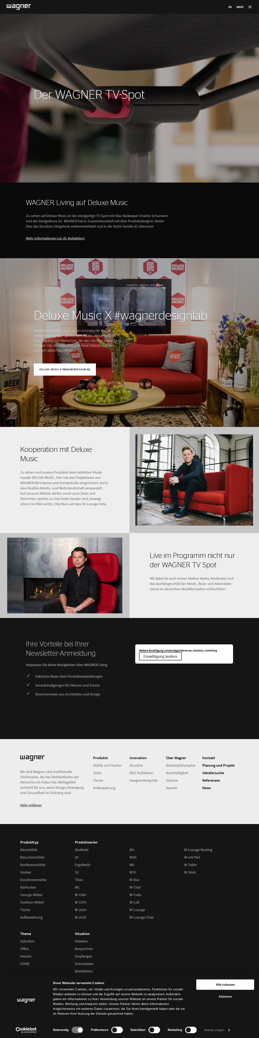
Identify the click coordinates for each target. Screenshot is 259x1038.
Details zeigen (214, 1030)
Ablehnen (225, 996)
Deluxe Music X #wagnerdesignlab (120, 316)
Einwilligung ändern (160, 656)
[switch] (117, 1030)
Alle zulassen (225, 984)
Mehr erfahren (31, 805)
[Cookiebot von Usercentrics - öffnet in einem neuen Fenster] (26, 1030)
